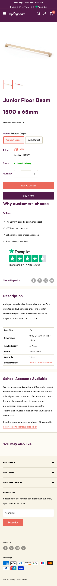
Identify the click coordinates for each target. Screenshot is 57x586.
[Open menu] (4, 13)
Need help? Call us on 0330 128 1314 (28, 2)
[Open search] (38, 13)
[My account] (44, 13)
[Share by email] (51, 280)
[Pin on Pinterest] (39, 280)
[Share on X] (45, 280)
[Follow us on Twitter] (11, 548)
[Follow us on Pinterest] (23, 548)
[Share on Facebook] (33, 280)
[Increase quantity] (34, 173)
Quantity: (7, 173)
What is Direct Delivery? (40, 362)
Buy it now (28, 195)
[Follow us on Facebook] (5, 548)
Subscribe (13, 522)
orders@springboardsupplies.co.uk (20, 426)
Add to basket (28, 185)
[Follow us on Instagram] (17, 548)
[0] (51, 13)
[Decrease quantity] (17, 173)
